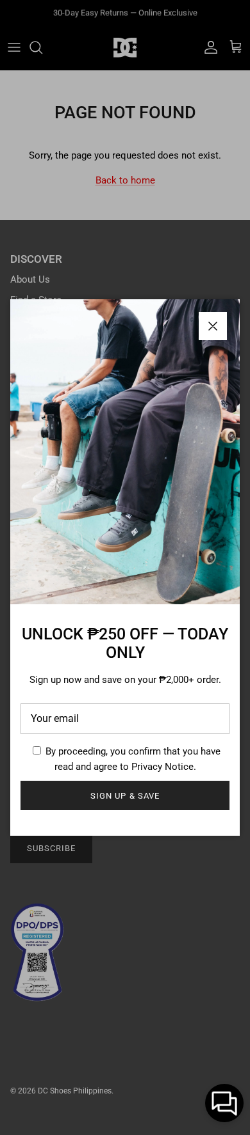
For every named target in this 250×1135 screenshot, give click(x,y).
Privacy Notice (162, 766)
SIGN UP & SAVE (125, 796)
